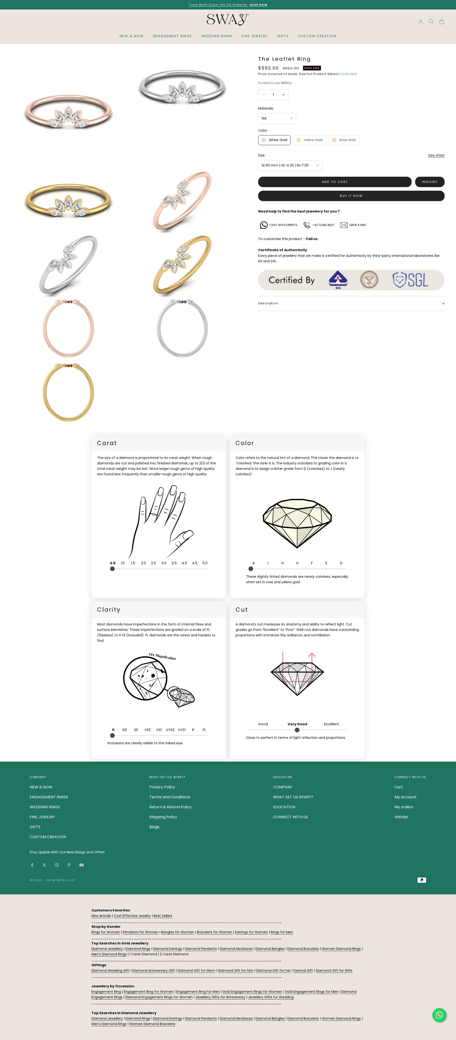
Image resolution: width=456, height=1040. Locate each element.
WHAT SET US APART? (293, 797)
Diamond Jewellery (107, 948)
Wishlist (401, 817)
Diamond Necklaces (236, 948)
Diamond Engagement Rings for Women (159, 997)
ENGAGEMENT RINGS (172, 36)
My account (405, 797)
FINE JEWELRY (255, 36)
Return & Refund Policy (170, 807)
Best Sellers (163, 915)
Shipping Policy (163, 817)
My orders (403, 807)
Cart (398, 787)
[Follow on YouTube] (81, 865)
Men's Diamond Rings (109, 954)
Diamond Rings (138, 948)
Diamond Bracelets (303, 948)
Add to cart (335, 182)
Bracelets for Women (214, 932)
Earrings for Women (251, 932)
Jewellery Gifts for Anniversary (220, 997)
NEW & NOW (131, 36)
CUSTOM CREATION (317, 36)
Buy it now (351, 196)
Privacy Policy (162, 787)
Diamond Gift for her (273, 970)
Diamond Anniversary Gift (153, 970)
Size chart (436, 155)
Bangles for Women (177, 932)
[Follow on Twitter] (44, 865)
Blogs (154, 827)
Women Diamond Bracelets (152, 1024)
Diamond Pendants (201, 948)
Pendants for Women (140, 932)
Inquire (430, 182)
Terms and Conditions (169, 797)
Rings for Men (282, 932)
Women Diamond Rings (341, 948)
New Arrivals (101, 915)
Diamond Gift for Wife (334, 970)
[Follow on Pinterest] (69, 865)
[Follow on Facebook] (32, 865)
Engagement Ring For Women (148, 991)
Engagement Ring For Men (198, 991)
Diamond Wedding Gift (110, 970)
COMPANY (282, 787)
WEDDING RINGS (217, 36)
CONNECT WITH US (290, 817)
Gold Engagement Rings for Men (311, 991)
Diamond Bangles (270, 948)
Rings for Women (105, 932)
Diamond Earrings (167, 948)
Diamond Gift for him (235, 970)
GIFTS (283, 36)
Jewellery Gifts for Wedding (271, 997)
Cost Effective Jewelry (132, 915)
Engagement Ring (106, 991)
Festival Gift (303, 970)
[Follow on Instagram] (56, 865)
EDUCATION (284, 807)
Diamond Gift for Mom (196, 970)
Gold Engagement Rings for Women (252, 991)
